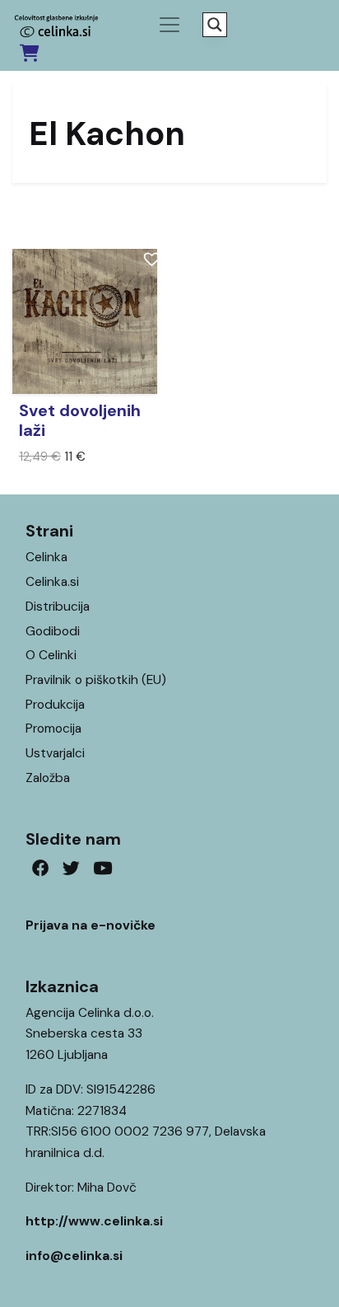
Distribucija (58, 606)
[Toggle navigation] (169, 24)
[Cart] (29, 53)
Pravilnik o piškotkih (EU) (96, 680)
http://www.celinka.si (94, 1221)
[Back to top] (313, 1269)
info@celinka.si (74, 1256)
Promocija (53, 728)
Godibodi (53, 631)
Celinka (46, 557)
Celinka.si (52, 582)
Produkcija (55, 704)
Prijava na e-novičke (91, 925)
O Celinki (51, 655)
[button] (149, 256)
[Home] (280, 1269)
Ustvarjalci (55, 753)
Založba (48, 778)
